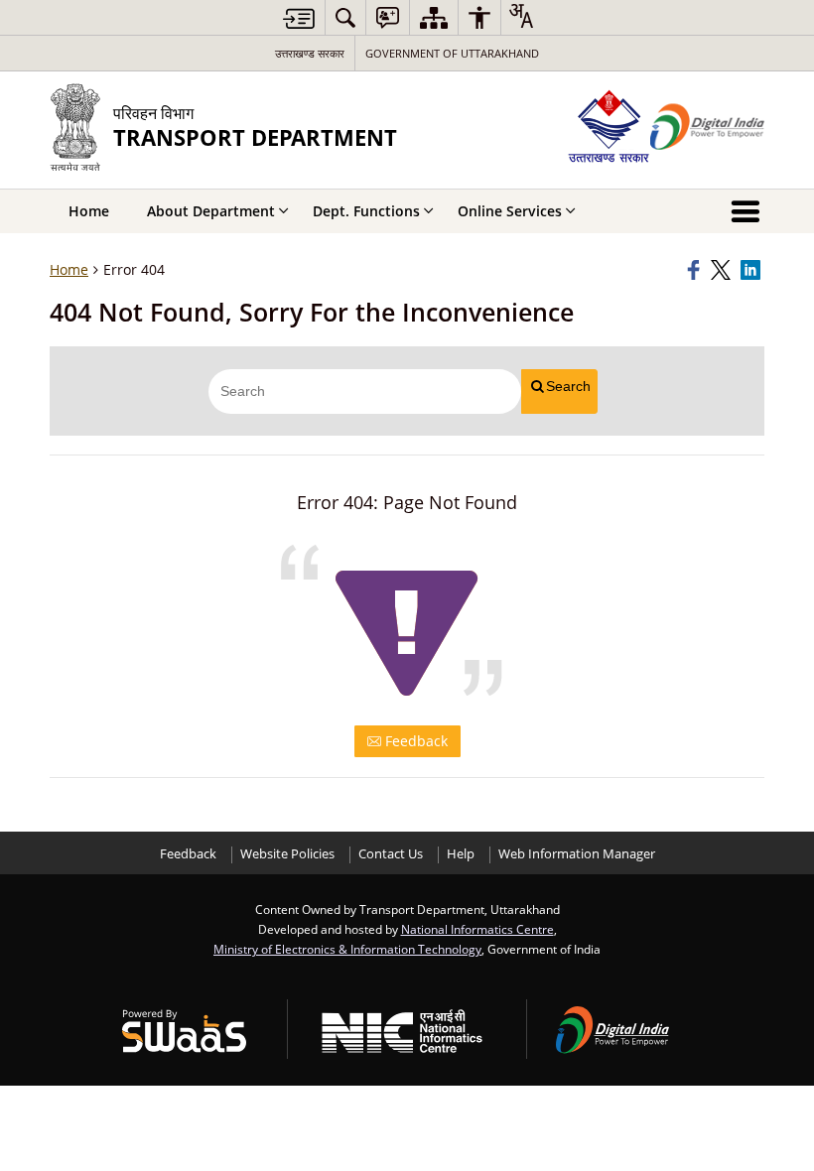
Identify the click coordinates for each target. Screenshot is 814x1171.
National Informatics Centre (477, 929)
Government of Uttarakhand (452, 53)
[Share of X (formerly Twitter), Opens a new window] (723, 270)
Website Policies (287, 854)
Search (568, 386)
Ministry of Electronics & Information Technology (347, 949)
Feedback (414, 740)
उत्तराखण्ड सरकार (309, 53)
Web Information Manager (576, 854)
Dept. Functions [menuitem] (366, 210)
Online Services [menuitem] (510, 210)
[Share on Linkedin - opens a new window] (752, 270)
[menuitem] (345, 17)
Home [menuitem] (88, 210)
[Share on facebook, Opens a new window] (696, 270)
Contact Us (390, 854)
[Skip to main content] (299, 18)
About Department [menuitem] (211, 210)
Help (461, 854)
